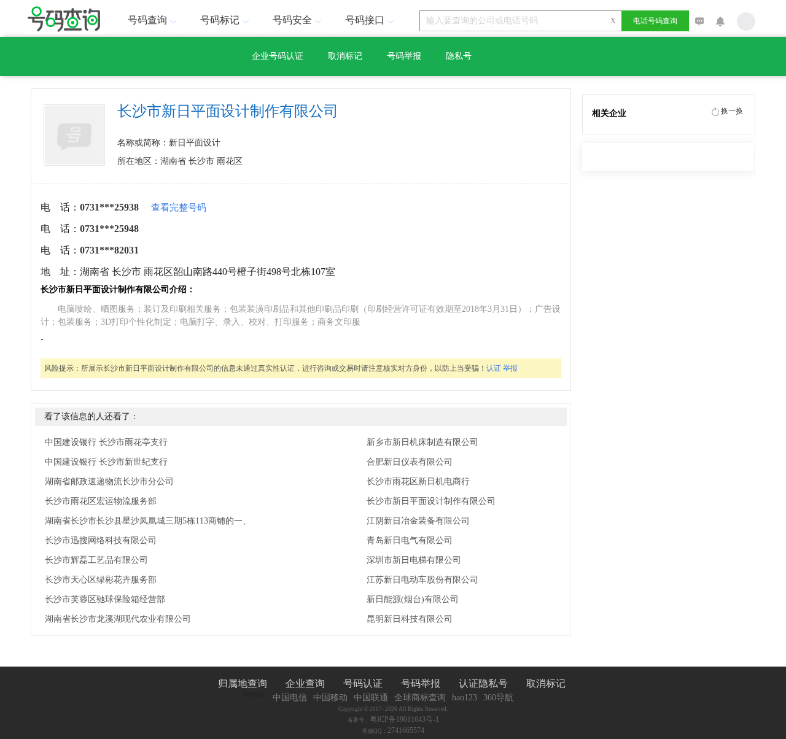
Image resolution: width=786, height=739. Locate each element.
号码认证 (363, 683)
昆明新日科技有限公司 (410, 619)
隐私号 (459, 56)
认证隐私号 (483, 683)
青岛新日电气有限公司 (410, 540)
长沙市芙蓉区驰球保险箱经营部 (105, 599)
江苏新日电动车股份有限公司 (422, 579)
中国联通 (371, 697)
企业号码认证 (277, 56)
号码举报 (404, 56)
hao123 (464, 697)
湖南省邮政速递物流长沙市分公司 (109, 481)
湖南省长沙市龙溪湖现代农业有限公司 (118, 619)
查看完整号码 (178, 207)
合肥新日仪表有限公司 (410, 461)
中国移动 (330, 697)
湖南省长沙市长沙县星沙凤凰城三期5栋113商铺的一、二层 (156, 520)
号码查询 (147, 20)
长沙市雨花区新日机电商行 (418, 481)
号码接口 (364, 20)
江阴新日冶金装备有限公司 (418, 520)
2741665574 (405, 730)
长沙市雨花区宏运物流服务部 (101, 501)
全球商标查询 (420, 697)
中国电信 (290, 697)
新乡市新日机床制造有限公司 (422, 442)
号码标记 (219, 20)
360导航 (498, 697)
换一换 (732, 111)
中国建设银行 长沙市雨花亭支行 (106, 442)
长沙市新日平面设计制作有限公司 (431, 501)
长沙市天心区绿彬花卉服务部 (101, 579)
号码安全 (292, 20)
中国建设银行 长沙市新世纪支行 (106, 461)
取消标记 (345, 56)
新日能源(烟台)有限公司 (413, 599)
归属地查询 (242, 683)
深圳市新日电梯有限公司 (414, 560)
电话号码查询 (655, 21)
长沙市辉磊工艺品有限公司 (96, 560)
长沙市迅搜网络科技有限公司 (101, 540)
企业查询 (305, 683)
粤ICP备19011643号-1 (404, 719)
